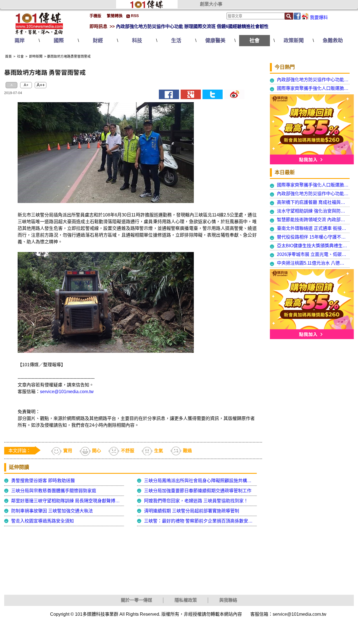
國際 (59, 40)
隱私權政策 (186, 600)
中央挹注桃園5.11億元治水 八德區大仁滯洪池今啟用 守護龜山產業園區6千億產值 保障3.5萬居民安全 (313, 263)
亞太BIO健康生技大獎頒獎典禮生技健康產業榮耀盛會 (313, 245)
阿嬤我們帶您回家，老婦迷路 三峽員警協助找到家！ (196, 500)
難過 (187, 450)
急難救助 (333, 40)
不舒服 (127, 450)
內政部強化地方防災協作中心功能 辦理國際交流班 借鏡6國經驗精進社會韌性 (192, 26)
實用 (67, 450)
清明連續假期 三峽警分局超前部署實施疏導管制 (191, 510)
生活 (176, 40)
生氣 (158, 450)
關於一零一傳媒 (136, 600)
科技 (137, 40)
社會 (254, 40)
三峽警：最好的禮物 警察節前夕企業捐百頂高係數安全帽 (199, 521)
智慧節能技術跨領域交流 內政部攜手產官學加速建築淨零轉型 (313, 219)
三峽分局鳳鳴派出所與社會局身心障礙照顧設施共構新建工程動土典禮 (199, 480)
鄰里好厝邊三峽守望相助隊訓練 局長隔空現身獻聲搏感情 (67, 500)
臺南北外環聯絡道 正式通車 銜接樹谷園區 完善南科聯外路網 (313, 228)
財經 (98, 40)
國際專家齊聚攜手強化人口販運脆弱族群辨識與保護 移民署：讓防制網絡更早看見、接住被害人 (313, 88)
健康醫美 (215, 40)
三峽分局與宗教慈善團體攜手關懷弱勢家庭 (53, 490)
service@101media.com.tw (67, 391)
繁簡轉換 (115, 15)
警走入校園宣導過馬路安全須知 (42, 521)
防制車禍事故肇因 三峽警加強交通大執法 (52, 510)
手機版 (95, 15)
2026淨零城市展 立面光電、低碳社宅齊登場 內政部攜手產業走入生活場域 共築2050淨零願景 (313, 254)
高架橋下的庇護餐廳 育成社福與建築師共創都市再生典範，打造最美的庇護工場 (313, 202)
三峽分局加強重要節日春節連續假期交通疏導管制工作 (197, 490)
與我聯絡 (228, 600)
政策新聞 (294, 40)
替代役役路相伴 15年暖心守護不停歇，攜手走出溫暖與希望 (313, 237)
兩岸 (20, 40)
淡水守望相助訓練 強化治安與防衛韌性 (313, 211)
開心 (96, 450)
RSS (135, 15)
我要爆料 (319, 17)
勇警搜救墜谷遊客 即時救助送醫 (43, 480)
